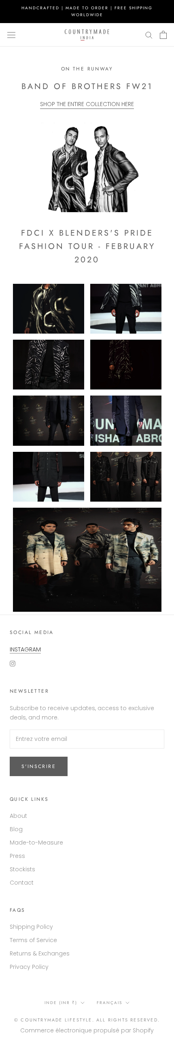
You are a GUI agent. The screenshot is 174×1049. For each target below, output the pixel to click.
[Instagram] (12, 663)
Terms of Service (33, 940)
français (109, 1003)
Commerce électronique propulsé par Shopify (87, 1030)
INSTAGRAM (25, 649)
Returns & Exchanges (40, 953)
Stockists (22, 869)
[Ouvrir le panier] (163, 35)
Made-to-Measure (36, 842)
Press (17, 856)
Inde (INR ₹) (61, 1003)
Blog (16, 829)
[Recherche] (149, 34)
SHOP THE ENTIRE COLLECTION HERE (87, 104)
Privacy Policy (29, 967)
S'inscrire (38, 766)
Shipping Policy (31, 927)
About (18, 816)
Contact (22, 883)
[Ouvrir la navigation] (11, 35)
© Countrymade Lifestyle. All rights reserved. (87, 1020)
